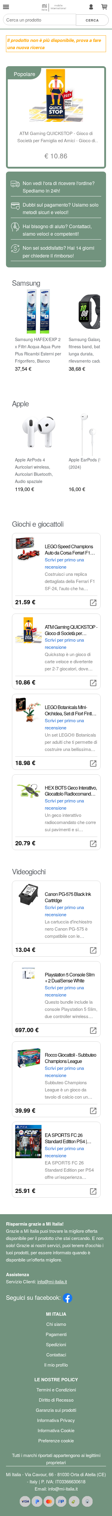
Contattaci (56, 1354)
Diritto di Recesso (56, 1400)
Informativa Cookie (56, 1430)
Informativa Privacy (56, 1420)
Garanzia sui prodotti (56, 1410)
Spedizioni (56, 1344)
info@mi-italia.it (52, 1281)
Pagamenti (56, 1334)
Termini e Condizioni (56, 1389)
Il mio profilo (56, 1364)
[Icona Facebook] (67, 1297)
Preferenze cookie (56, 1440)
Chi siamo (56, 1324)
